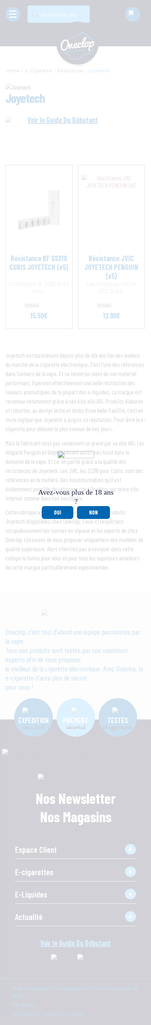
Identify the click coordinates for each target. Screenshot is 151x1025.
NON (93, 512)
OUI (57, 512)
